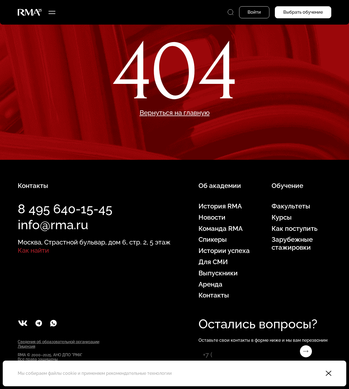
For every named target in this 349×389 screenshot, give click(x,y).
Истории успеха (224, 251)
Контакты (213, 295)
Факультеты (291, 206)
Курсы (282, 217)
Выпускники (218, 273)
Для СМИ (213, 262)
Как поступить (294, 228)
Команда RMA (220, 228)
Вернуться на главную (175, 113)
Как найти (33, 250)
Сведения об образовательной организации (58, 342)
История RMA (220, 206)
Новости (211, 217)
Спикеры (212, 239)
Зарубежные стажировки (292, 243)
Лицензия (26, 346)
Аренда (210, 284)
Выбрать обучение (303, 12)
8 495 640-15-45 (65, 209)
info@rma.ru (53, 224)
